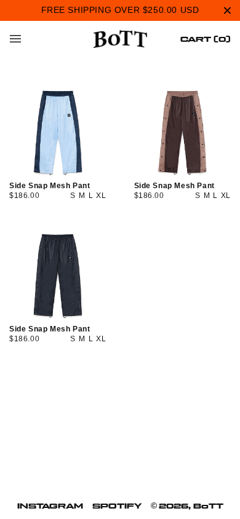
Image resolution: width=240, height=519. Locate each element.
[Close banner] (227, 10)
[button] (15, 38)
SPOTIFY (117, 505)
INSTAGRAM (50, 505)
